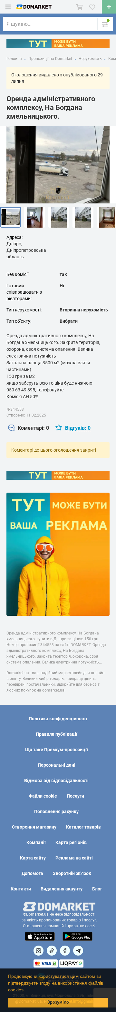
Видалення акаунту (61, 888)
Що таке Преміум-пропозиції (56, 749)
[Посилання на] (39, 951)
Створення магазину (34, 827)
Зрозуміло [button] (58, 1002)
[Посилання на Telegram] (78, 951)
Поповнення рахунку (56, 811)
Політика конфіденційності (58, 718)
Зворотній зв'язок (72, 873)
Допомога (32, 873)
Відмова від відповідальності (56, 780)
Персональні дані (56, 765)
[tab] (28, 428)
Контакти (21, 888)
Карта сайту (33, 857)
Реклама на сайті (74, 857)
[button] (27, 990)
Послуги (75, 796)
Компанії (36, 842)
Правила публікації (56, 734)
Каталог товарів (83, 827)
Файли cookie (43, 796)
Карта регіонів (71, 842)
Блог (97, 888)
